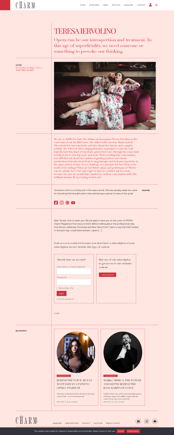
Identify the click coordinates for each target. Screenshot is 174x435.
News (105, 5)
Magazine (128, 5)
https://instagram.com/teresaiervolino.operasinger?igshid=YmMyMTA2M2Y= (62, 203)
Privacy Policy (113, 423)
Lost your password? (65, 299)
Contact (141, 5)
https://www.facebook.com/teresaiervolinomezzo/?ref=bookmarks (56, 203)
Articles (116, 5)
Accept (121, 431)
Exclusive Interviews (63, 376)
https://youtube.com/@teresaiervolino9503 (73, 203)
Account (98, 423)
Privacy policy (133, 431)
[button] (156, 5)
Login (57, 313)
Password (61, 277)
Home (82, 5)
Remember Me (65, 288)
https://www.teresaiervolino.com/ (67, 203)
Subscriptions (72, 423)
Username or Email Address (71, 266)
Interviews (94, 5)
